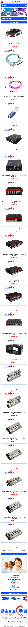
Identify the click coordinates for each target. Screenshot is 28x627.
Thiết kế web (5, 626)
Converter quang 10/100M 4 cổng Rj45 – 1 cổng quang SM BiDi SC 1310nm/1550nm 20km (14, 150)
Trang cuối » (23, 550)
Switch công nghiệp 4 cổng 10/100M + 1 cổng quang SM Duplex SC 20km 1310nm (14, 281)
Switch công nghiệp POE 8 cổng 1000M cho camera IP (14, 307)
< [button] (3, 12)
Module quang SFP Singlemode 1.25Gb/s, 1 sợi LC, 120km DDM (14, 544)
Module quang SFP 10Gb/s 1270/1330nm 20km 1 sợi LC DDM (14, 413)
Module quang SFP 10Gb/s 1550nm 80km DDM (14, 464)
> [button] (25, 12)
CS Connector (14, 122)
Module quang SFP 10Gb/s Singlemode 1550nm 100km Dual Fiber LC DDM (14, 439)
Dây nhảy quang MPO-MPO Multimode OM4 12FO (14, 96)
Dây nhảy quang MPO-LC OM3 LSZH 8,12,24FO (14, 70)
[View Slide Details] (14, 12)
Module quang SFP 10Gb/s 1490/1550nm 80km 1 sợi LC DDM (14, 386)
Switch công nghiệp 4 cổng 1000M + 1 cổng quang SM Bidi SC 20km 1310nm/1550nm (14, 228)
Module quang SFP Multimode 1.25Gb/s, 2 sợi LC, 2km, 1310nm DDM (14, 518)
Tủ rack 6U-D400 (14, 359)
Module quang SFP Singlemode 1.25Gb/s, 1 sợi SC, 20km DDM (14, 492)
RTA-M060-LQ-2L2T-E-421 (14, 43)
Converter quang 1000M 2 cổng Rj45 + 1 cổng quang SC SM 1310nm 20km (14, 176)
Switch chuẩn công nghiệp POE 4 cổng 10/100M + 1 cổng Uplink (14, 334)
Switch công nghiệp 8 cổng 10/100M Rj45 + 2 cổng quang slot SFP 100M (14, 202)
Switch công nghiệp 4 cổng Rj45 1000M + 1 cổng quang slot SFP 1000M (14, 255)
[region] (14, 12)
